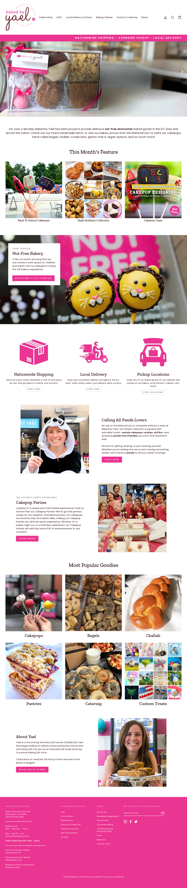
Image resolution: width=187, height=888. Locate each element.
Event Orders (103, 820)
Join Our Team (103, 844)
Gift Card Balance (69, 833)
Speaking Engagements (108, 816)
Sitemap (120, 877)
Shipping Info (67, 820)
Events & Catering (127, 17)
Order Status (67, 816)
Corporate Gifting (105, 824)
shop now (93, 389)
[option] (93, 38)
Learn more (27, 538)
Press (99, 835)
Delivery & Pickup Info (71, 824)
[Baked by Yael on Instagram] (125, 821)
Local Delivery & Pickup (79, 17)
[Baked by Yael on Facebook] (130, 821)
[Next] (182, 71)
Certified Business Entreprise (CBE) (105, 830)
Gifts (59, 17)
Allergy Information (70, 829)
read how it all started (33, 278)
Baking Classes (104, 17)
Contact (64, 837)
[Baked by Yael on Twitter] (136, 821)
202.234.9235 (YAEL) (14, 817)
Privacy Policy (109, 877)
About (144, 17)
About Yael (102, 812)
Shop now (34, 389)
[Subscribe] (163, 813)
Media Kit (101, 840)
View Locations (153, 392)
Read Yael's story (32, 769)
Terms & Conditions (92, 877)
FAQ (63, 812)
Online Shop (45, 17)
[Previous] (4, 71)
